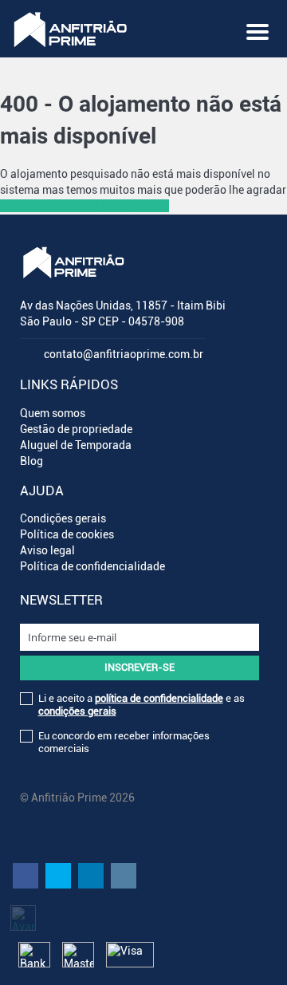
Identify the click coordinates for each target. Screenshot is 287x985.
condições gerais (77, 711)
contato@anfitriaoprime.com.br (123, 354)
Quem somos (52, 413)
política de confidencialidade (159, 698)
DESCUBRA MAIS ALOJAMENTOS (84, 205)
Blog (31, 461)
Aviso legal (47, 550)
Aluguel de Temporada (76, 445)
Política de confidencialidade (92, 566)
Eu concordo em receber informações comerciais (124, 742)
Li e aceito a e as (141, 704)
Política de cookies (67, 534)
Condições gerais (63, 518)
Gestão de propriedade (76, 429)
